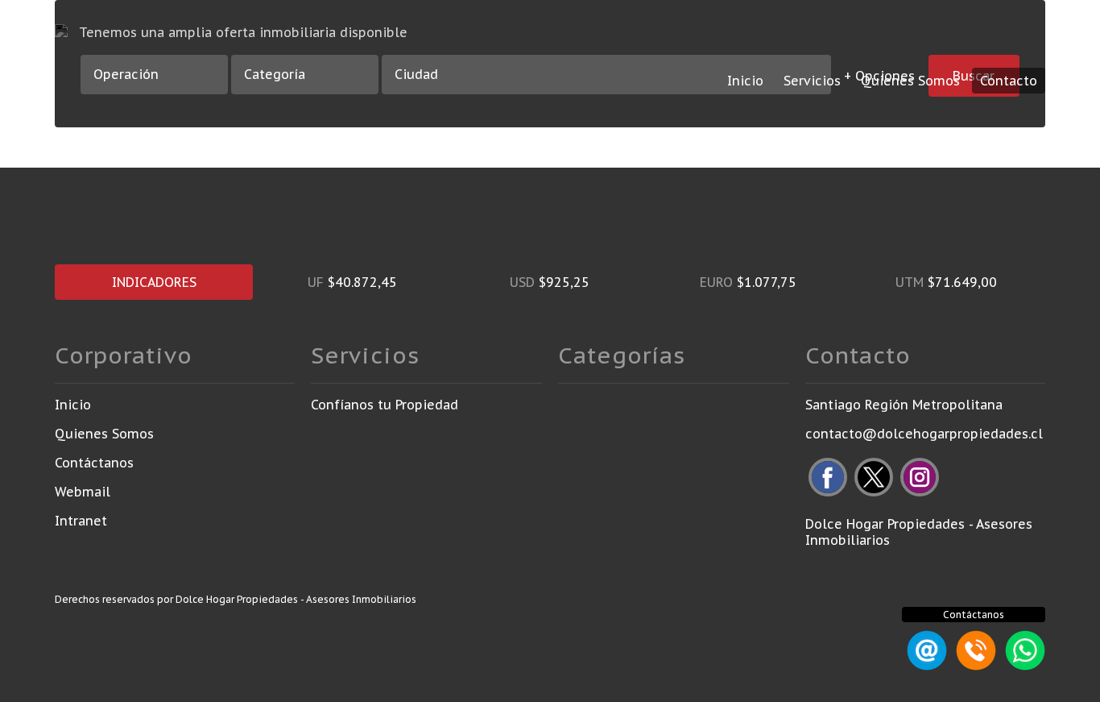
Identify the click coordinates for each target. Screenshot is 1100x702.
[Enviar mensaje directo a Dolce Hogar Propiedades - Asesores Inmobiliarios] (1022, 666)
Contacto (1008, 81)
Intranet (81, 521)
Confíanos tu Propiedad (384, 405)
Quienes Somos (910, 81)
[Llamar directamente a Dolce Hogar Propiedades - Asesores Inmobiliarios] (973, 666)
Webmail (82, 492)
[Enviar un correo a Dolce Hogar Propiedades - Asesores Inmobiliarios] (924, 666)
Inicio (745, 81)
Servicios (812, 81)
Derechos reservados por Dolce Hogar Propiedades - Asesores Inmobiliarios (235, 599)
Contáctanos (94, 463)
